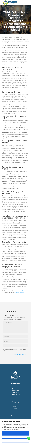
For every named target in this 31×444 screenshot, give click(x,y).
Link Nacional (23, 290)
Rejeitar (15, 441)
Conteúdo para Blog (19, 292)
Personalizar (16, 437)
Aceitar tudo (15, 433)
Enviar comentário (20, 355)
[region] (15, 431)
